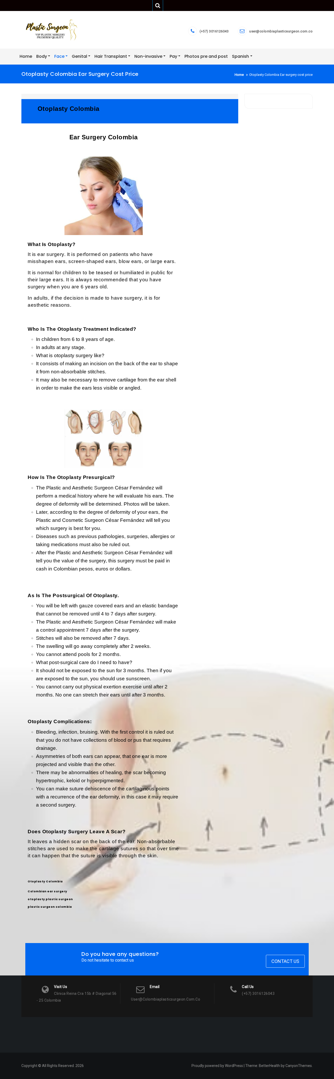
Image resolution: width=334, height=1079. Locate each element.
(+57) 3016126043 (214, 31)
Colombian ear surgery (47, 891)
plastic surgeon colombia (50, 907)
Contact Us (285, 961)
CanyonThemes (298, 1066)
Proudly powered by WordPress (217, 1066)
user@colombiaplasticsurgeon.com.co (281, 31)
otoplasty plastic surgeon (50, 899)
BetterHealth (269, 1066)
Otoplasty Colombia (45, 881)
